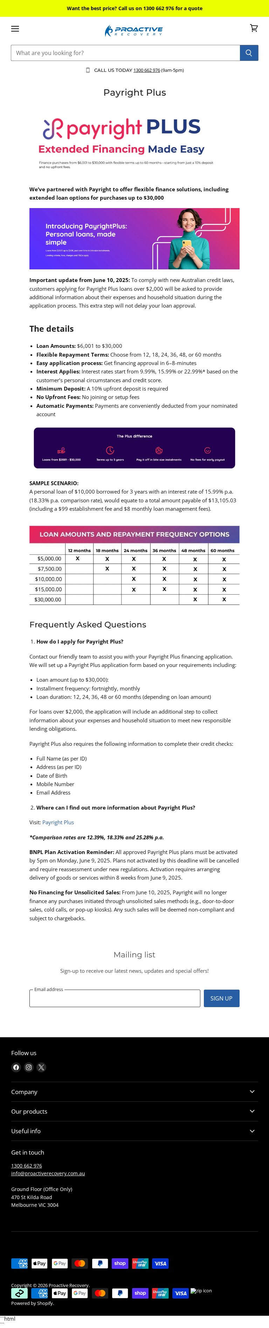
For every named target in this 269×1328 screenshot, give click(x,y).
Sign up (222, 998)
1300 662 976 (146, 70)
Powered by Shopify (32, 1303)
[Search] (249, 53)
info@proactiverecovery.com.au (48, 1173)
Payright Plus (58, 822)
